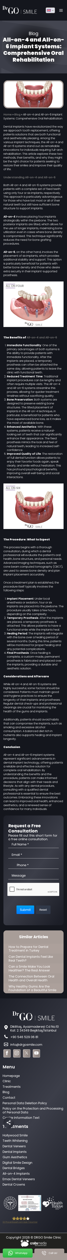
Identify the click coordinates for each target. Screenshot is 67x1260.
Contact (9, 1097)
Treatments (12, 1086)
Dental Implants (15, 1152)
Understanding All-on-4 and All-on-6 (29, 177)
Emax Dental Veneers (19, 1179)
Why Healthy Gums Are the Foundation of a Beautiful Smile (32, 988)
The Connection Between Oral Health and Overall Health (31, 978)
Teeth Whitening (15, 1140)
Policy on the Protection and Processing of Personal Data (33, 1110)
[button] (25, 909)
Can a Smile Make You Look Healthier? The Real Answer (29, 968)
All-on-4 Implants (16, 1173)
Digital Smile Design (17, 1162)
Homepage (11, 1076)
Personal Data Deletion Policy (25, 1103)
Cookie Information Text (21, 1117)
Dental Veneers (14, 1146)
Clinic (7, 1081)
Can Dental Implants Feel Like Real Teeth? (31, 958)
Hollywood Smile (15, 1135)
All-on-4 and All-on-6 (42, 337)
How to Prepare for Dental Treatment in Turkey (28, 949)
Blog (17, 114)
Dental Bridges (14, 1168)
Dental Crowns (14, 1184)
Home (7, 114)
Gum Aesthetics (15, 1157)
